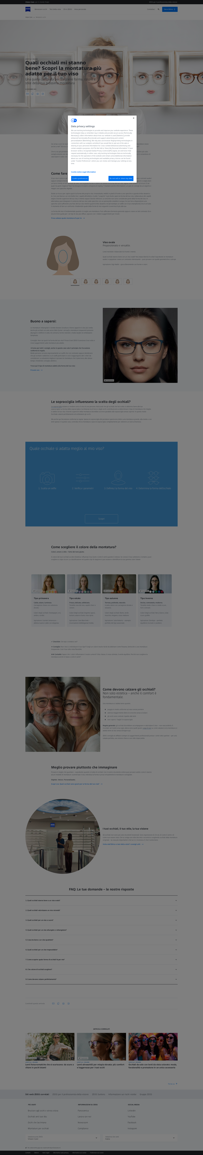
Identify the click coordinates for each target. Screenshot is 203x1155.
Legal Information (89, 172)
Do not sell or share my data (121, 178)
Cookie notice (76, 172)
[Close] (133, 118)
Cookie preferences (80, 178)
